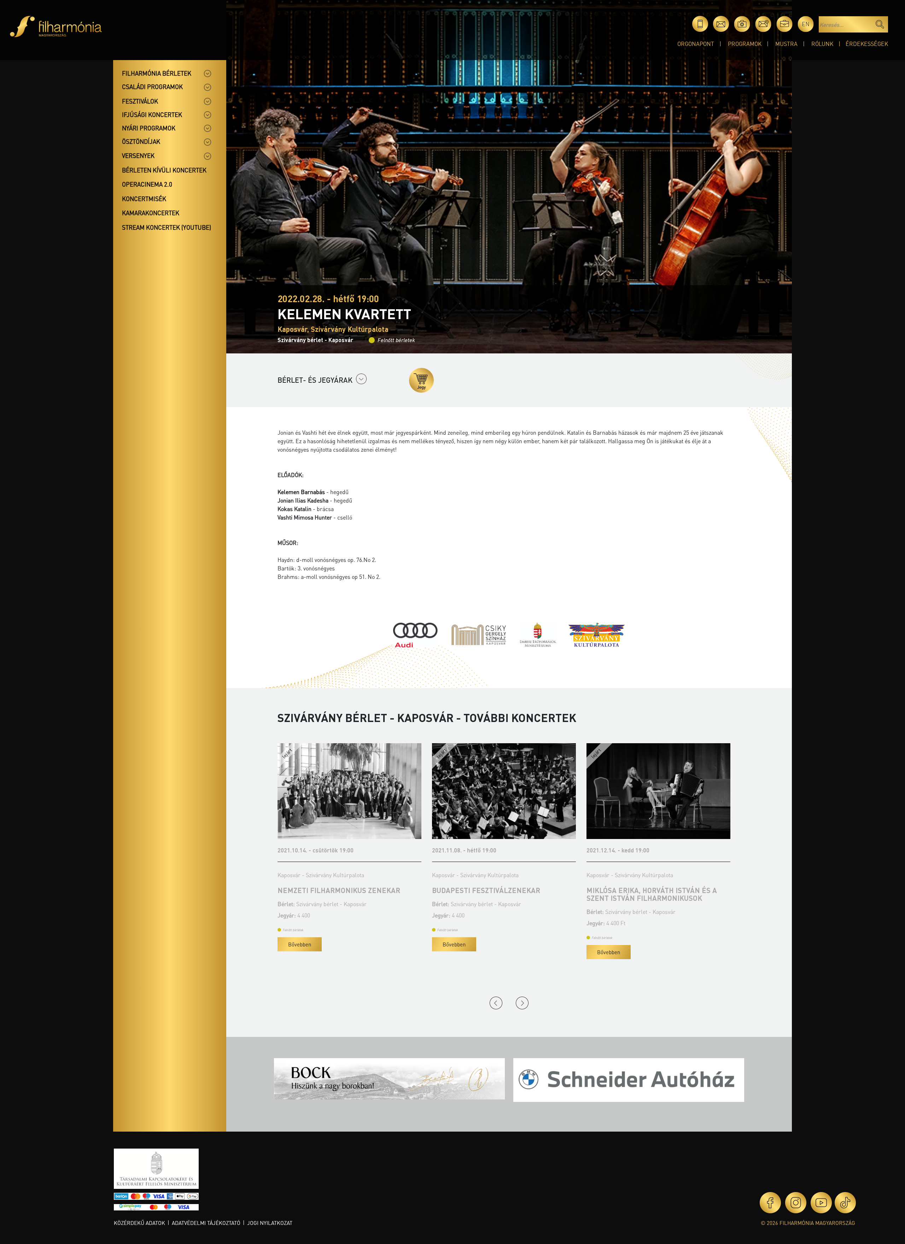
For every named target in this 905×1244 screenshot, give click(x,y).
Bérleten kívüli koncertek (164, 170)
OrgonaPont (695, 43)
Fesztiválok (140, 101)
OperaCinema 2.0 (147, 184)
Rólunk (822, 43)
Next (522, 1003)
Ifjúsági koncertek (152, 114)
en (806, 24)
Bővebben (299, 944)
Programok (744, 43)
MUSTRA (786, 43)
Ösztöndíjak (141, 141)
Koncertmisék (144, 199)
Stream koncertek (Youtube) (166, 227)
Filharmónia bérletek (156, 73)
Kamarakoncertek (150, 213)
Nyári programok (148, 128)
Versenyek (138, 155)
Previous (496, 1003)
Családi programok (152, 86)
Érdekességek (867, 43)
